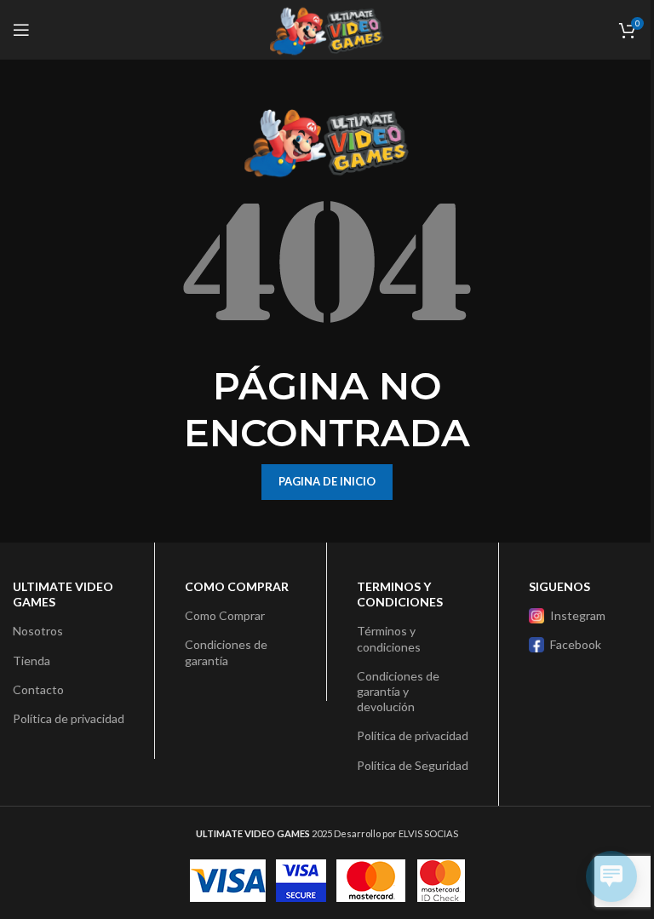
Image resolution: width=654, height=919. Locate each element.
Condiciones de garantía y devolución (398, 691)
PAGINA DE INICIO (327, 481)
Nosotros (38, 630)
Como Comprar (225, 615)
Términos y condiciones (389, 638)
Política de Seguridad (412, 765)
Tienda (31, 660)
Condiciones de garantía (226, 652)
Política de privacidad (68, 718)
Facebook (575, 644)
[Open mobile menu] (21, 30)
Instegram (577, 615)
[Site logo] (327, 28)
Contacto (38, 689)
